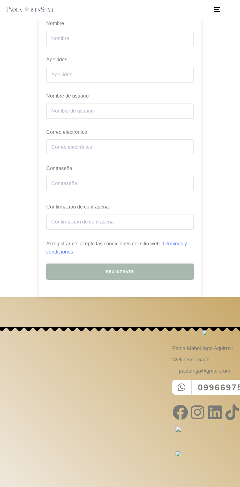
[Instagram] (197, 412)
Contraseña (59, 168)
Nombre (55, 23)
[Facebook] (180, 412)
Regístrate (120, 272)
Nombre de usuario (67, 95)
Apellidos (56, 59)
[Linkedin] (215, 412)
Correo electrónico (66, 132)
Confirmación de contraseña (77, 206)
